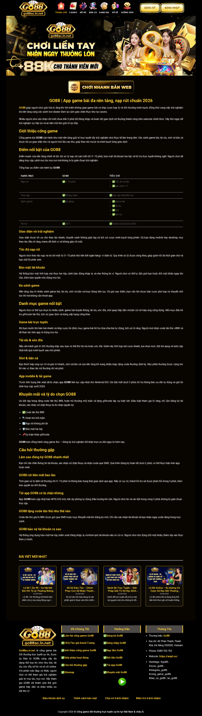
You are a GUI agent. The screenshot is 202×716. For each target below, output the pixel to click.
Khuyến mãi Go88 (117, 672)
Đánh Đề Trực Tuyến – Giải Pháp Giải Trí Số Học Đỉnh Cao (122, 589)
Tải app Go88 (114, 665)
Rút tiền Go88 (114, 657)
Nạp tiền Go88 (115, 650)
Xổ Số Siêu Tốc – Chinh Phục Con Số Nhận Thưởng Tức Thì (80, 589)
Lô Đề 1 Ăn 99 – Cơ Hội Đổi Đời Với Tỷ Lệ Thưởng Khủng (37, 589)
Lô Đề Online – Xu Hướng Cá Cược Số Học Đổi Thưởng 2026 (164, 589)
